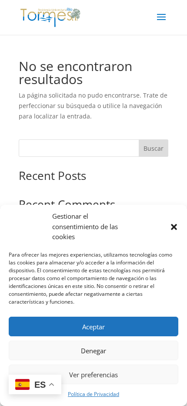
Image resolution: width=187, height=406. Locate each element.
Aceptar (93, 326)
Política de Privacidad (93, 394)
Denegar (93, 350)
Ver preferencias (93, 374)
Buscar (154, 148)
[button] (174, 227)
